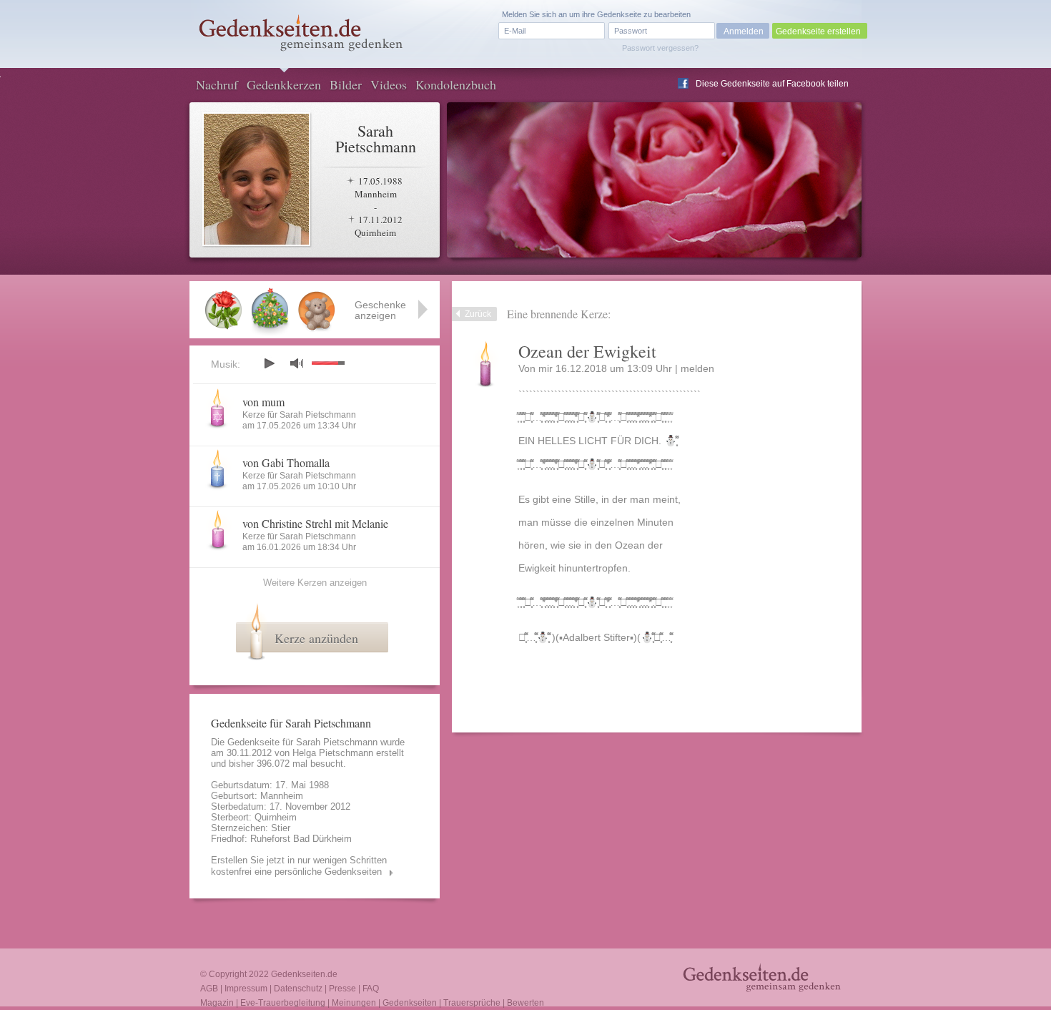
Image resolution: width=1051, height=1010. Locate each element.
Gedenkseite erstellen (818, 31)
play (269, 363)
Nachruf (217, 84)
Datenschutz (298, 989)
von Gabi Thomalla (286, 462)
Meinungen (354, 1003)
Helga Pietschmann (332, 752)
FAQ (370, 989)
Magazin (217, 1003)
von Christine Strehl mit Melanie (315, 523)
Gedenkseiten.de (304, 974)
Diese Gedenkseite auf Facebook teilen (772, 84)
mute (296, 363)
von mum (263, 401)
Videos (388, 84)
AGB (209, 989)
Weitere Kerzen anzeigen (315, 582)
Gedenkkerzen (284, 84)
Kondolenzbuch (455, 84)
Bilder (346, 84)
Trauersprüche (471, 1003)
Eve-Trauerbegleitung (282, 1003)
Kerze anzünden (316, 638)
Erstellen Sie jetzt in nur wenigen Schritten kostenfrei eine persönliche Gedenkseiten (299, 866)
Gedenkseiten (410, 1003)
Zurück (478, 314)
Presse (342, 989)
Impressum (245, 989)
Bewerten (525, 1003)
